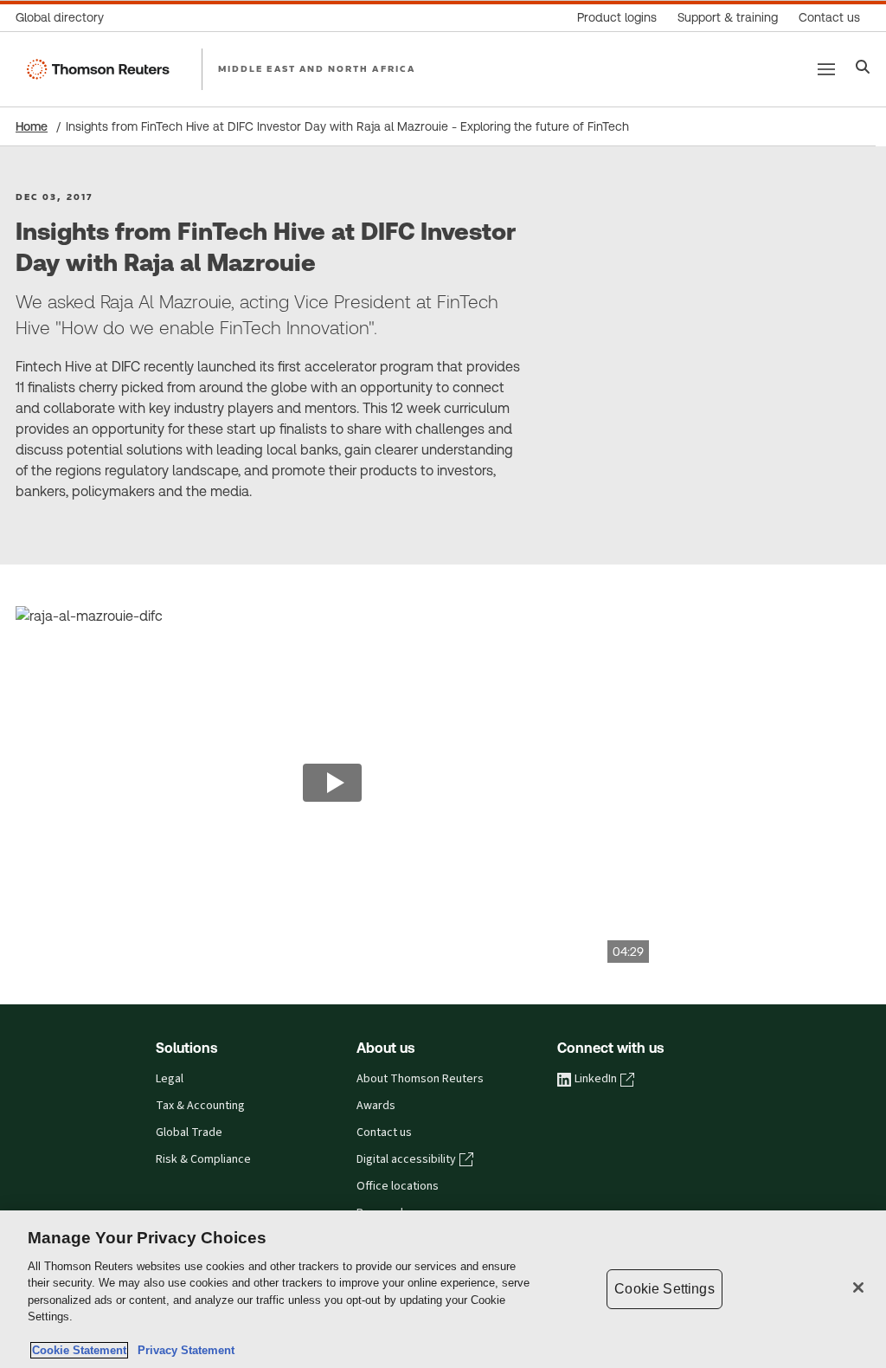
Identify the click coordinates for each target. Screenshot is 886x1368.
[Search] (863, 68)
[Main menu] (826, 69)
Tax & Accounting (200, 1105)
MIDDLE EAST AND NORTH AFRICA (316, 68)
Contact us (384, 1132)
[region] (443, 1289)
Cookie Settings (664, 1288)
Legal (169, 1079)
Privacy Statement (182, 1350)
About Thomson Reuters (420, 1079)
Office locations (397, 1186)
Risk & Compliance (203, 1159)
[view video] (332, 784)
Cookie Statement (79, 1350)
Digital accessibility (406, 1159)
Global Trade (189, 1132)
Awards (375, 1105)
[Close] (858, 1287)
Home (32, 126)
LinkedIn (596, 1079)
